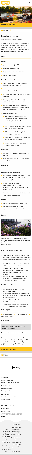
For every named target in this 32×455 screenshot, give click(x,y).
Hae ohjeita (5, 411)
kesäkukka (5, 328)
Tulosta (5, 30)
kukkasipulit (12, 328)
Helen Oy (6, 429)
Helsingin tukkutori (6, 445)
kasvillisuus (13, 326)
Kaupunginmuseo (16, 448)
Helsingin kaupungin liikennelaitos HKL (16, 428)
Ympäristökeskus (16, 451)
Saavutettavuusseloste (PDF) (11, 414)
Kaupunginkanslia (6, 448)
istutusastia (5, 326)
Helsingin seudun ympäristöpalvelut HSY (6, 438)
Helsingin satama (16, 431)
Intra (3, 417)
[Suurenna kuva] (29, 221)
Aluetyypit (5, 408)
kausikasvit (21, 326)
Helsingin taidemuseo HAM (16, 438)
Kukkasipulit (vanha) (21, 315)
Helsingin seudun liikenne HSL (6, 433)
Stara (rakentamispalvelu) (16, 441)
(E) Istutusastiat (7, 315)
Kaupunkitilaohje (7, 406)
